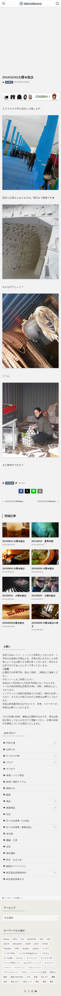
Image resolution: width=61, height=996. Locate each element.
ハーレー (7, 967)
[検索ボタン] (57, 3)
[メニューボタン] (3, 3)
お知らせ (10, 749)
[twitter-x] (28, 991)
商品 (8, 801)
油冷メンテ (27, 982)
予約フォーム (9, 679)
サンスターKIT (46, 958)
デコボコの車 (13, 756)
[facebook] (25, 991)
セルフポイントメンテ (32, 963)
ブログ (9, 762)
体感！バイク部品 (15, 775)
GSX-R (6, 944)
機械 (53, 977)
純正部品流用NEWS (16, 873)
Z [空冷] (35, 949)
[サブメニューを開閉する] (55, 743)
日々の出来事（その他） (18, 821)
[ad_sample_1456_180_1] (30, 99)
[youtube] (35, 991)
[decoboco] (30, 3)
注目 (8, 847)
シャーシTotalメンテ (12, 963)
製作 (37, 982)
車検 (44, 982)
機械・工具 (11, 840)
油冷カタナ (15, 982)
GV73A (45, 944)
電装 (51, 982)
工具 (28, 977)
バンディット (19, 967)
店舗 (35, 977)
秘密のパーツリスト (16, 866)
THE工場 (10, 743)
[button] (21, 491)
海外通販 (10, 853)
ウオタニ (45, 953)
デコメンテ (49, 963)
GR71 (15, 939)
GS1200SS (31, 939)
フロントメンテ (34, 967)
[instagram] (32, 991)
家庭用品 (10, 808)
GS (22, 939)
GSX (48, 939)
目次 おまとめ (14, 860)
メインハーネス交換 (38, 972)
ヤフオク (10, 769)
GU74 (36, 944)
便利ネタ (10, 788)
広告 (8, 814)
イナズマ (45, 949)
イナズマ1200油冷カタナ (28, 953)
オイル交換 (8, 958)
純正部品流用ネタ (15, 879)
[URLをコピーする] (40, 491)
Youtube (25, 949)
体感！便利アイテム (16, 782)
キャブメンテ (32, 958)
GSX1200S (17, 944)
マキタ (24, 972)
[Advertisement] (30, 39)
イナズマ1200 (9, 953)
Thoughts (7, 949)
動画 (8, 795)
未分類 (9, 834)
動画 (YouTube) (17, 977)
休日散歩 (9, 82)
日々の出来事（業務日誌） (19, 827)
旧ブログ (22, 483)
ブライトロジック (11, 972)
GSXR (27, 944)
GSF (41, 939)
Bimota (6, 939)
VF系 (17, 949)
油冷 (5, 982)
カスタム (19, 958)
